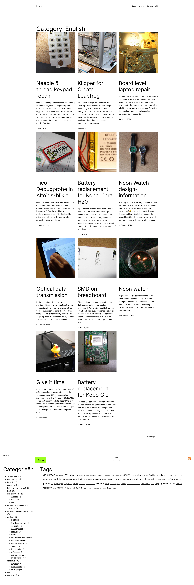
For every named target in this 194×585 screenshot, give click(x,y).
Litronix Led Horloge (20, 537)
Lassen (109, 479)
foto (59, 479)
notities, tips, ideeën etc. (17, 505)
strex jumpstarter (18, 570)
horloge (81, 479)
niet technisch (13, 494)
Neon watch (134, 289)
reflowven (15, 552)
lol (137, 479)
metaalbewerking (147, 479)
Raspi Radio (16, 549)
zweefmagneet (17, 558)
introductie (89, 479)
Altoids (61, 475)
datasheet (108, 475)
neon (170, 479)
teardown (11, 575)
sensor (123, 484)
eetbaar (14, 497)
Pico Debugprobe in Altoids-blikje (54, 189)
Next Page (152, 437)
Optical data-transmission (52, 292)
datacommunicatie (97, 475)
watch (85, 488)
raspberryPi (58, 484)
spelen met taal (167, 483)
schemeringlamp (115, 484)
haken (14, 500)
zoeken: (6, 456)
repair (100, 483)
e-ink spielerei (17, 529)
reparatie (11, 561)
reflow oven (82, 484)
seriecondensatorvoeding (133, 484)
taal (8, 572)
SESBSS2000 (145, 484)
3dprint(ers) (12, 476)
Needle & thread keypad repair (54, 89)
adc (57, 475)
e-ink (139, 475)
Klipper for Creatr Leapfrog (90, 89)
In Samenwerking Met (16, 488)
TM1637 (60, 488)
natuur (164, 479)
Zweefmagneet (112, 488)
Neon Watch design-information (134, 189)
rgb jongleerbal (17, 555)
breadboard (82, 475)
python (46, 483)
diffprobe (15, 526)
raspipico (68, 484)
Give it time (50, 382)
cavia (87, 475)
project (10, 517)
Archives (116, 457)
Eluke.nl (39, 6)
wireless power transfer (99, 488)
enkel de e (177, 475)
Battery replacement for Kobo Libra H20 (95, 192)
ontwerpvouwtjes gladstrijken (20, 511)
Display (127, 475)
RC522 (75, 484)
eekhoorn (145, 475)
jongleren (97, 479)
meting (159, 479)
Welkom (90, 488)
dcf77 (113, 475)
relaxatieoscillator (90, 484)
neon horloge (17, 540)
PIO (184, 479)
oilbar (180, 479)
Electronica (12, 479)
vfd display (68, 488)
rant (52, 484)
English (10, 482)
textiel (54, 488)
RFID (13, 508)
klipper (104, 479)
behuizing (73, 475)
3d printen (49, 474)
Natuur (14, 502)
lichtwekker (16, 535)
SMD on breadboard (92, 292)
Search (41, 460)
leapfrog (14, 532)
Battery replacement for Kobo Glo (93, 388)
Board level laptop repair (134, 86)
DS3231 (134, 475)
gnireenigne (67, 479)
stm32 (179, 484)
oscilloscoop (16, 567)
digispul (14, 564)
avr (66, 474)
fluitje (54, 479)
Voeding (77, 487)
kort (9, 491)
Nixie (176, 479)
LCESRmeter (117, 479)
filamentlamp (47, 479)
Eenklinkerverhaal (157, 475)
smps (157, 484)
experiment (12, 485)
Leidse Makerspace (128, 479)
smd (152, 484)
